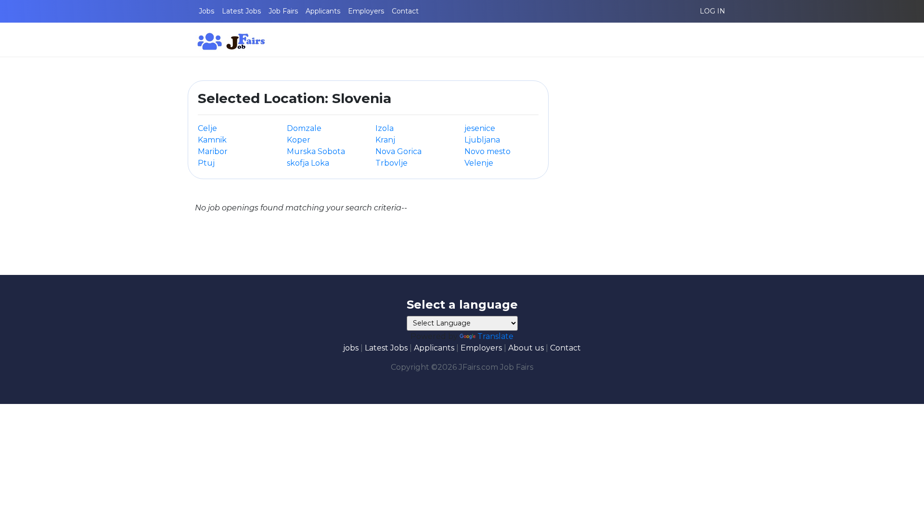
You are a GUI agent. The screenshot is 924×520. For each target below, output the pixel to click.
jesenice (479, 128)
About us (526, 347)
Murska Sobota (316, 151)
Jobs (206, 11)
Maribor (213, 151)
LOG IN (712, 11)
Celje (207, 128)
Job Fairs (283, 11)
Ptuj (206, 163)
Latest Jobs (241, 11)
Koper (298, 139)
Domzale (304, 128)
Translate (495, 336)
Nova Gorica (398, 151)
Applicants (323, 11)
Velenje (478, 163)
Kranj (385, 139)
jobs (351, 347)
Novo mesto (487, 151)
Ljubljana (482, 139)
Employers (366, 11)
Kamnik (212, 139)
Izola (384, 128)
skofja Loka (308, 163)
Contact (405, 11)
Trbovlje (391, 163)
